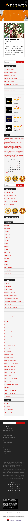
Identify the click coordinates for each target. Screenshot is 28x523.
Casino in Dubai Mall (9, 310)
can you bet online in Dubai (16, 463)
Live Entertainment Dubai (11, 84)
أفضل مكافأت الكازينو (9, 381)
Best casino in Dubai (9, 75)
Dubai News (7, 348)
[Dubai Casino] (16, 8)
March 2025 (7, 225)
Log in (6, 403)
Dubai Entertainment (19, 148)
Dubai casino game (9, 81)
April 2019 (6, 264)
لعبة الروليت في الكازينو (8, 156)
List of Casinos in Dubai (16, 474)
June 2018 (6, 276)
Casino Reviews (6, 449)
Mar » (8, 172)
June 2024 (7, 234)
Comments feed (8, 409)
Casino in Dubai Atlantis (11, 142)
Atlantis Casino (13, 138)
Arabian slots (7, 138)
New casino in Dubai (9, 90)
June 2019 (6, 261)
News (4, 453)
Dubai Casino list (7, 451)
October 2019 (7, 255)
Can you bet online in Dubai (11, 298)
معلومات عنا (7, 396)
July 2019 (6, 258)
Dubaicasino (6, 146)
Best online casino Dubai (10, 72)
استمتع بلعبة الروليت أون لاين (16, 155)
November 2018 (8, 267)
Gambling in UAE (15, 150)
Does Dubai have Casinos (16, 144)
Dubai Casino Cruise (12, 40)
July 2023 (6, 240)
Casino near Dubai (9, 69)
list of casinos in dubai (10, 360)
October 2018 (7, 270)
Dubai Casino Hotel (15, 147)
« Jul (5, 172)
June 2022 (7, 243)
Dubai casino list (8, 336)
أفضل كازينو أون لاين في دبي (10, 78)
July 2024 (6, 231)
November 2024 (8, 228)
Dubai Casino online (9, 93)
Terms (16, 513)
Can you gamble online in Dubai (13, 141)
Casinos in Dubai (7, 144)
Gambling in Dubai (7, 150)
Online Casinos (8, 375)
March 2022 (7, 252)
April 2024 (7, 237)
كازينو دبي (9, 155)
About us (6, 283)
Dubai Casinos (12, 148)
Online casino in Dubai (10, 87)
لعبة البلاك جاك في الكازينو (10, 390)
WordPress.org (8, 412)
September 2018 (8, 273)
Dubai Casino (10, 41)
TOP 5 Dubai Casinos (8, 454)
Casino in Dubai (8, 304)
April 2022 (7, 249)
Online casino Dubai (14, 152)
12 (17, 165)
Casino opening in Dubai (18, 143)
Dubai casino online (9, 339)
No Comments (8, 43)
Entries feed (7, 406)
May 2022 (6, 246)
